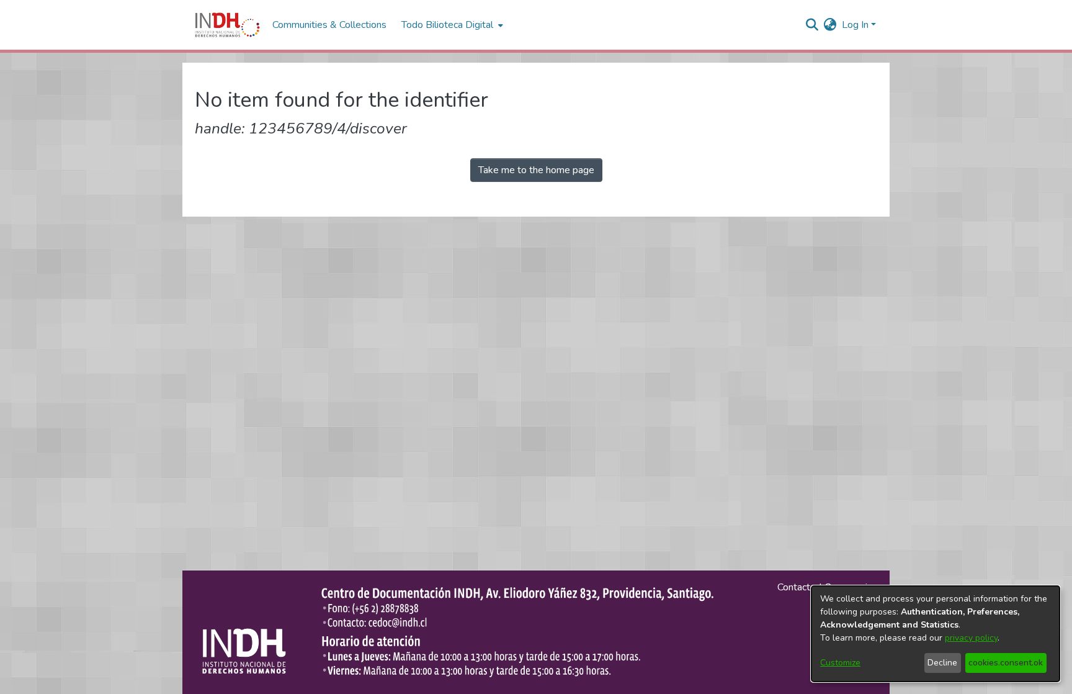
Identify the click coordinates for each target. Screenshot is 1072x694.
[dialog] (935, 634)
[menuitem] (830, 24)
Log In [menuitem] (855, 25)
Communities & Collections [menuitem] (329, 25)
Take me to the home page (536, 170)
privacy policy (971, 638)
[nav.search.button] (812, 24)
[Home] (227, 24)
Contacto (796, 587)
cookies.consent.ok (1005, 663)
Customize (840, 663)
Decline (942, 663)
